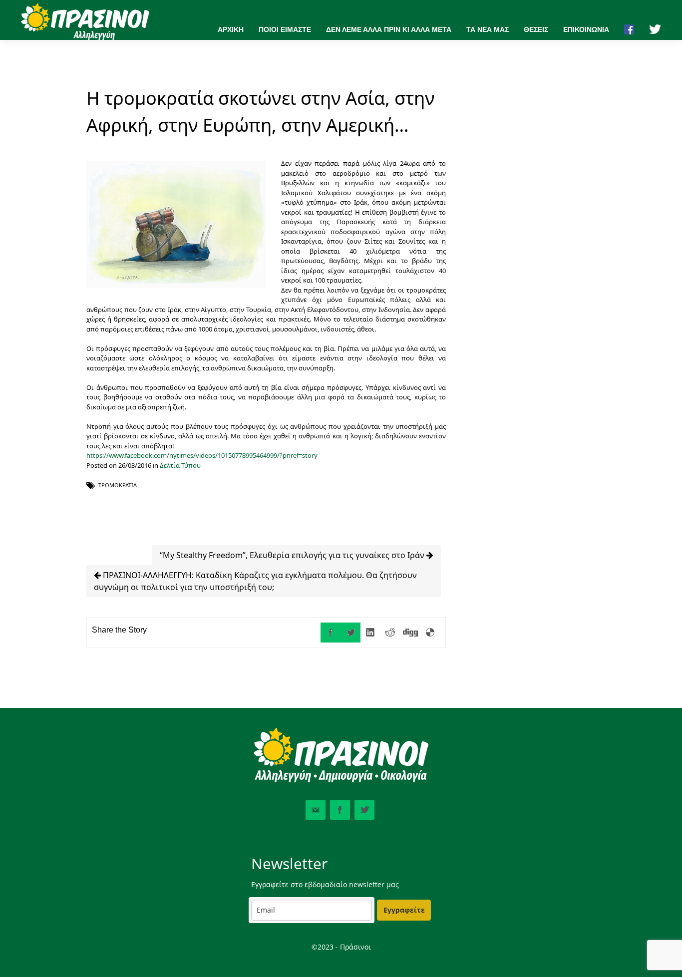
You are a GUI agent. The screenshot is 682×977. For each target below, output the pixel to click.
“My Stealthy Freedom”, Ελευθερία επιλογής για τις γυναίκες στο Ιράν (293, 555)
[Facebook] (331, 633)
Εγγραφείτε (404, 910)
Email (316, 810)
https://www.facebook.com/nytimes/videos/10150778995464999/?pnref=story (202, 455)
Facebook (340, 810)
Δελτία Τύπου (180, 465)
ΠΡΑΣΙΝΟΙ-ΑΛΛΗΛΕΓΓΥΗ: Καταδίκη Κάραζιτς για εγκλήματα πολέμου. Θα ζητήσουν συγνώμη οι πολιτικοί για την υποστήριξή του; (255, 581)
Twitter (364, 810)
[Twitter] (350, 633)
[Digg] (410, 633)
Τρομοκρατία (117, 485)
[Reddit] (390, 633)
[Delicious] (430, 633)
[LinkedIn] (370, 633)
